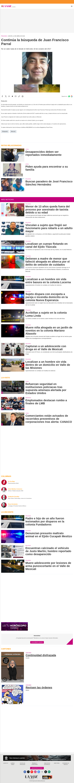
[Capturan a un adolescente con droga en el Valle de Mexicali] (12, 350)
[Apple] (45, 771)
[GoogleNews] (38, 771)
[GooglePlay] (49, 771)
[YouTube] (31, 771)
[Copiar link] (19, 96)
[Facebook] (2, 96)
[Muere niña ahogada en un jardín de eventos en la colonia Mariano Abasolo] (12, 332)
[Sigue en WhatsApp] (69, 96)
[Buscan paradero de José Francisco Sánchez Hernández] (12, 184)
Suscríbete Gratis (37, 642)
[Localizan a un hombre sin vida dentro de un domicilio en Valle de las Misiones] (12, 365)
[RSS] (42, 771)
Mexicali (13, 131)
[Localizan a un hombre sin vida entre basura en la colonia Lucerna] (12, 282)
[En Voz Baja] (4, 482)
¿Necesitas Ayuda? (37, 768)
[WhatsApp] (9, 96)
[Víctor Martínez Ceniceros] (4, 490)
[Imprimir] (22, 96)
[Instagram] (35, 771)
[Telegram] (12, 96)
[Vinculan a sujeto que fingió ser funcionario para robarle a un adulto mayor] (12, 230)
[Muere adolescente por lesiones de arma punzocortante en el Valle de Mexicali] (12, 566)
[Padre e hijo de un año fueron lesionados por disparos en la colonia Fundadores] (12, 521)
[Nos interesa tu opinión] (37, 758)
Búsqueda (5, 131)
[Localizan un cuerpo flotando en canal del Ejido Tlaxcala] (12, 247)
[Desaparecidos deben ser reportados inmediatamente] (12, 155)
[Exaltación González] (4, 497)
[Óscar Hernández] (4, 505)
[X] (6, 96)
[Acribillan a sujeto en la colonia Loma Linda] (12, 315)
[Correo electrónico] (15, 96)
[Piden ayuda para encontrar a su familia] (12, 169)
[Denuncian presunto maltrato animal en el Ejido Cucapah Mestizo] (12, 536)
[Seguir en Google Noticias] (72, 96)
